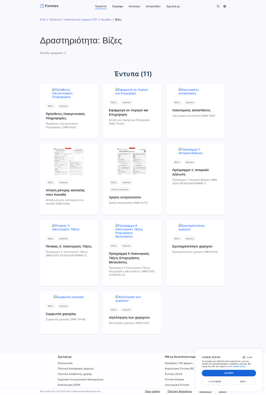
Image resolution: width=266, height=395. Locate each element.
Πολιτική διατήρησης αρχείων (76, 368)
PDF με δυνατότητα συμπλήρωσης (186, 356)
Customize (215, 381)
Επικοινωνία (65, 363)
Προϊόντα (100, 6)
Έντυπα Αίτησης (174, 379)
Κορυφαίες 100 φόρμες (179, 363)
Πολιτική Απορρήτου (180, 391)
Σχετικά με (65, 356)
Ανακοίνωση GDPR (69, 384)
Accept (228, 373)
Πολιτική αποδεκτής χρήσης (75, 373)
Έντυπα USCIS (173, 373)
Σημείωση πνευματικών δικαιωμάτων (81, 379)
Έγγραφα (117, 6)
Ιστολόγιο (134, 6)
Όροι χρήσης (152, 391)
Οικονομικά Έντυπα (177, 384)
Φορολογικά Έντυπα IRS (179, 368)
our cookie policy (237, 366)
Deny (243, 381)
